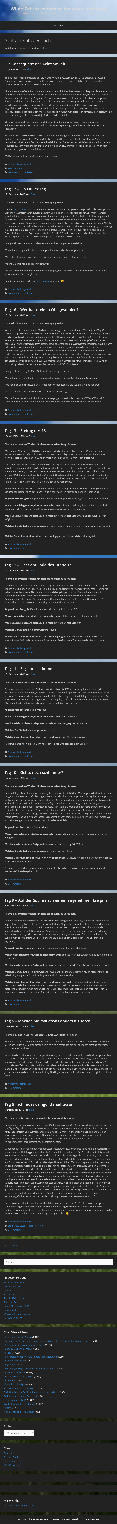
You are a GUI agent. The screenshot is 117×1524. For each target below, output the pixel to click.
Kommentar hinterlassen (21, 172)
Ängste (7, 1407)
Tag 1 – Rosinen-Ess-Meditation (19, 1403)
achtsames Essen (17, 1225)
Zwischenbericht (16, 168)
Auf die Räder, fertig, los (16, 1298)
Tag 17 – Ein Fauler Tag (25, 188)
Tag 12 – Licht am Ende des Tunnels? (38, 564)
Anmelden (9, 1453)
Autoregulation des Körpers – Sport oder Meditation (30, 1356)
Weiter (16, 1245)
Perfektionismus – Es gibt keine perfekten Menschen (30, 1392)
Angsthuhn (9, 1364)
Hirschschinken (35, 1225)
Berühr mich (10, 1310)
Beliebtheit (9, 1380)
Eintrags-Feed (11, 1457)
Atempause (43, 280)
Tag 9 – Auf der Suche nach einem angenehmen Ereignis (56, 900)
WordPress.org (11, 1464)
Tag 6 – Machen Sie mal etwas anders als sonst (47, 1020)
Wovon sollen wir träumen (17, 1313)
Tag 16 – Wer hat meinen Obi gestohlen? (41, 309)
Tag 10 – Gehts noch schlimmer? (34, 772)
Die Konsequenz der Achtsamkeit (35, 63)
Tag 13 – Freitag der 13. (26, 430)
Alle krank (9, 1352)
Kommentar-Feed (12, 1461)
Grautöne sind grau (14, 1360)
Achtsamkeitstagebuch (20, 164)
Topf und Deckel (12, 1302)
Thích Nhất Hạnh (23, 209)
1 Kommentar (15, 1004)
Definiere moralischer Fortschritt (20, 1396)
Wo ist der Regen (12, 1294)
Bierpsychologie (12, 1286)
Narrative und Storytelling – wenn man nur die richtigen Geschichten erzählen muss (47, 1341)
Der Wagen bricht (13, 1317)
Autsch (7, 1290)
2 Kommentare (16, 548)
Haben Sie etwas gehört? (16, 1306)
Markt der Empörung (14, 1282)
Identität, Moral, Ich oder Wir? (19, 1505)
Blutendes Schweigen (15, 1384)
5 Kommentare (16, 883)
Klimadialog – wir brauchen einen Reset (24, 1344)
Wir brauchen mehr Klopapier (19, 1388)
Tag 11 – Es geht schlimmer (29, 668)
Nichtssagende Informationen (19, 1411)
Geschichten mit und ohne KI (19, 1376)
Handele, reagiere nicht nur (18, 1348)
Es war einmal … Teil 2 (15, 1400)
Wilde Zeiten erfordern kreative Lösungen (59, 9)
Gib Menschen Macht (15, 1372)
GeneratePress (91, 1519)
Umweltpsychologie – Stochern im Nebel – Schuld (29, 1368)
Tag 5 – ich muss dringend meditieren (39, 1104)
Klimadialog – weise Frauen (18, 1337)
